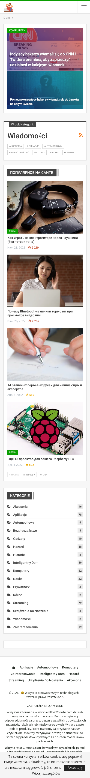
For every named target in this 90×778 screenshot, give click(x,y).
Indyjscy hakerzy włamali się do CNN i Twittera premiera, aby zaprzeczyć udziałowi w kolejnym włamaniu (43, 59)
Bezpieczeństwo (19, 152)
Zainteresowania (25, 627)
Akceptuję (75, 767)
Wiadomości (22, 619)
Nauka (18, 579)
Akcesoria (15, 146)
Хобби (12, 231)
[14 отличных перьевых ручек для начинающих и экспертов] (45, 354)
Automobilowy (53, 146)
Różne (17, 595)
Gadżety (39, 152)
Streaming (20, 603)
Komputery (17, 30)
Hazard (54, 152)
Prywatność (21, 587)
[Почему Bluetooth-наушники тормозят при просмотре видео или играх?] (45, 281)
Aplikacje (33, 146)
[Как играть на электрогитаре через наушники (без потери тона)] (45, 207)
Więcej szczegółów (46, 773)
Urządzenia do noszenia (30, 611)
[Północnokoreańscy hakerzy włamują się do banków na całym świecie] (45, 90)
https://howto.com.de (62, 712)
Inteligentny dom (25, 562)
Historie (69, 152)
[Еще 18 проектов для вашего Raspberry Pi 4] (45, 428)
